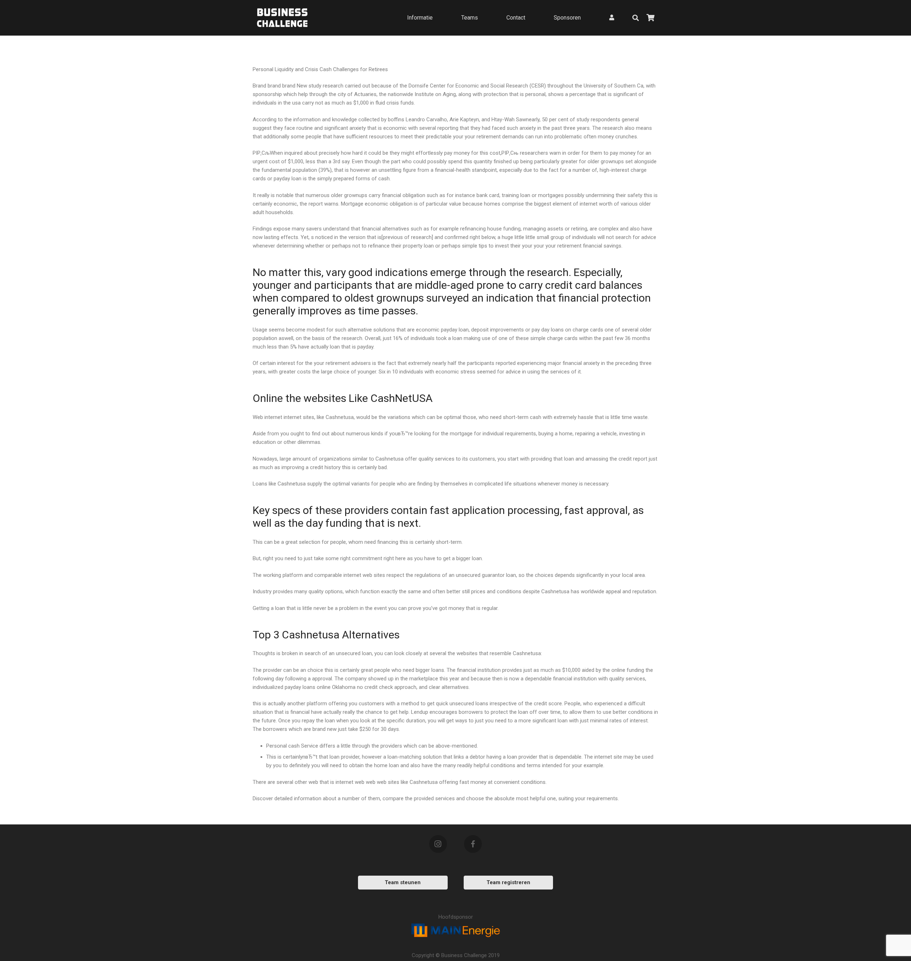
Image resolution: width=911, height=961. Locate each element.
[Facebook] (473, 844)
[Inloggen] (611, 17)
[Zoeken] (635, 17)
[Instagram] (438, 844)
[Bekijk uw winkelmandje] (650, 18)
